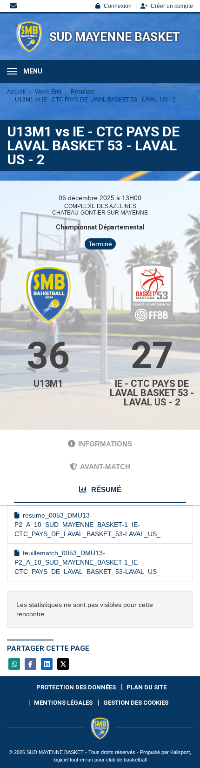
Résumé (105, 489)
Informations (105, 444)
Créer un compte (172, 6)
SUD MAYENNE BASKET (114, 37)
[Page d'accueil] (28, 36)
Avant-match (105, 467)
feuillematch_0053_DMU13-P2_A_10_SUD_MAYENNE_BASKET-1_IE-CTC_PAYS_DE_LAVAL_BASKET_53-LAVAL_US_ (87, 562)
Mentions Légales (63, 702)
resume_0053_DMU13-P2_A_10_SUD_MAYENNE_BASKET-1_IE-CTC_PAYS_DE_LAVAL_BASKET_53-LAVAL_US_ (87, 525)
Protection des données (76, 687)
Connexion (118, 6)
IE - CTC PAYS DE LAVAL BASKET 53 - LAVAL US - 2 (152, 393)
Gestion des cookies (135, 702)
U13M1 (48, 383)
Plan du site (147, 687)
